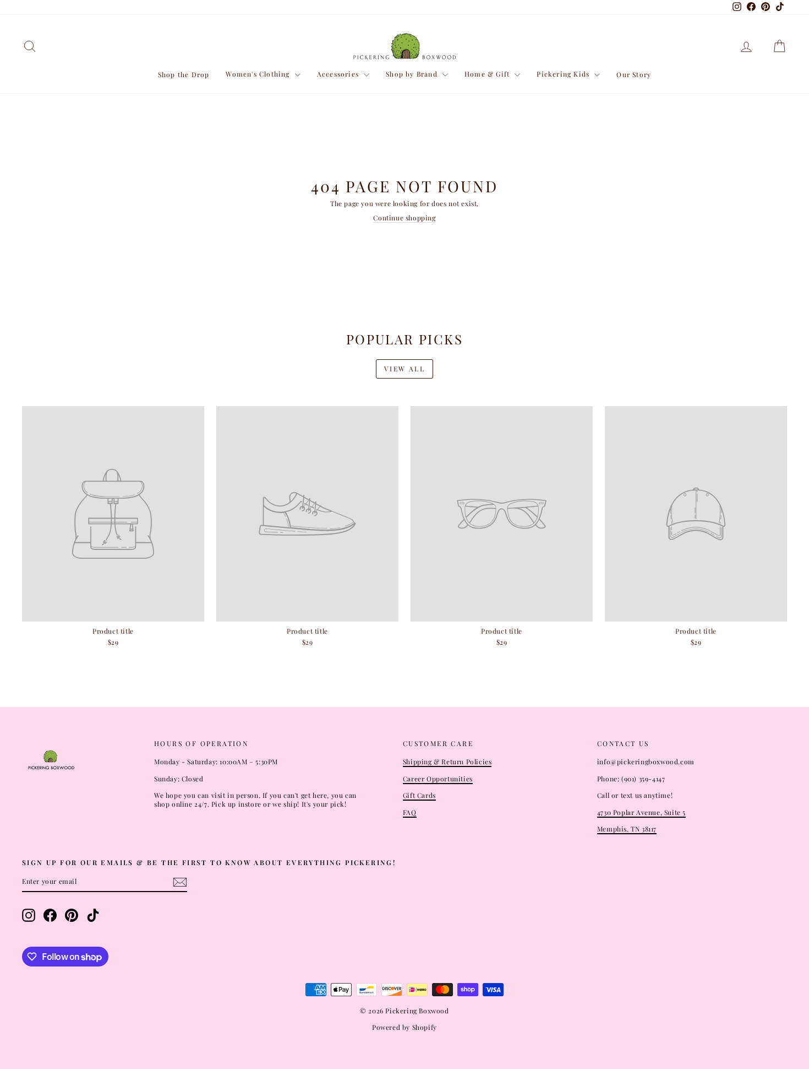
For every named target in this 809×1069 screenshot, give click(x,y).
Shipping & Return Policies (447, 761)
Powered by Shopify (404, 1027)
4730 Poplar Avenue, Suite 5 (641, 812)
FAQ (410, 812)
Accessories (339, 73)
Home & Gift (488, 73)
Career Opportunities (438, 778)
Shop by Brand (413, 73)
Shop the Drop (184, 74)
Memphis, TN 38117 (627, 828)
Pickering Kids (564, 73)
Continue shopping (404, 217)
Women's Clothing (259, 73)
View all (404, 368)
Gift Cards (419, 795)
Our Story (633, 74)
